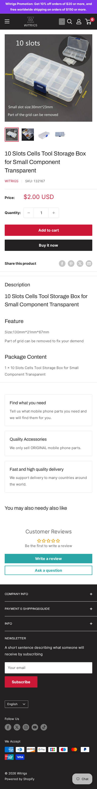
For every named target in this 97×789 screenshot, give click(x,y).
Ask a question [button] (48, 570)
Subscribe (21, 682)
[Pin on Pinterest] (71, 263)
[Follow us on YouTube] (35, 727)
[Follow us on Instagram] (26, 727)
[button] (62, 21)
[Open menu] (7, 21)
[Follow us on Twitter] (17, 727)
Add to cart (48, 230)
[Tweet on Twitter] (80, 263)
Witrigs (11, 181)
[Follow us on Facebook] (8, 727)
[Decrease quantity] (29, 213)
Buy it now (48, 245)
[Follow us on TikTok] (43, 727)
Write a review (48, 558)
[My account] (79, 21)
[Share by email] (89, 263)
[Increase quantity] (54, 213)
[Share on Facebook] (62, 263)
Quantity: (13, 212)
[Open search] (69, 21)
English (12, 704)
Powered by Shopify (19, 779)
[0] (88, 21)
